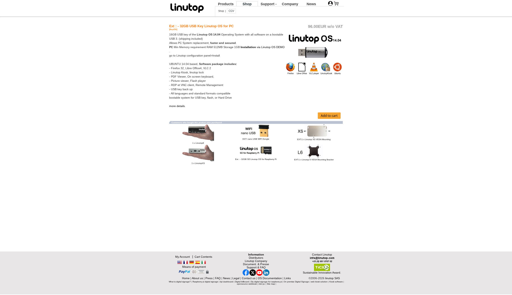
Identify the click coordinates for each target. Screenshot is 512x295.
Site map (271, 284)
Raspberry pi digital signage (205, 282)
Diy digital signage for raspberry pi (266, 282)
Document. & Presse (256, 264)
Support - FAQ (269, 6)
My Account (182, 256)
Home (186, 278)
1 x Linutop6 (198, 143)
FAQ (218, 278)
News (311, 4)
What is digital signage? (180, 282)
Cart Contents (203, 256)
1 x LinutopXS (198, 163)
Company (290, 4)
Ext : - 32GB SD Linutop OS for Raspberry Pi (256, 159)
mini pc (262, 284)
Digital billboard (242, 282)
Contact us (248, 278)
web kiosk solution (319, 282)
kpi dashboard (226, 282)
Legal (235, 278)
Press (209, 278)
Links (287, 278)
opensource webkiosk (247, 284)
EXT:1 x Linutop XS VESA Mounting (314, 139)
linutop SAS (332, 278)
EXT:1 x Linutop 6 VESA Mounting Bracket (314, 160)
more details (177, 106)
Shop (247, 4)
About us (197, 278)
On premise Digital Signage (296, 282)
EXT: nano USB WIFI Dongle (256, 139)
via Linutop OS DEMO (263, 47)
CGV (231, 10)
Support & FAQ (256, 267)
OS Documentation (270, 278)
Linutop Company (256, 261)
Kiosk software (336, 282)
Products (226, 4)
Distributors (256, 257)
